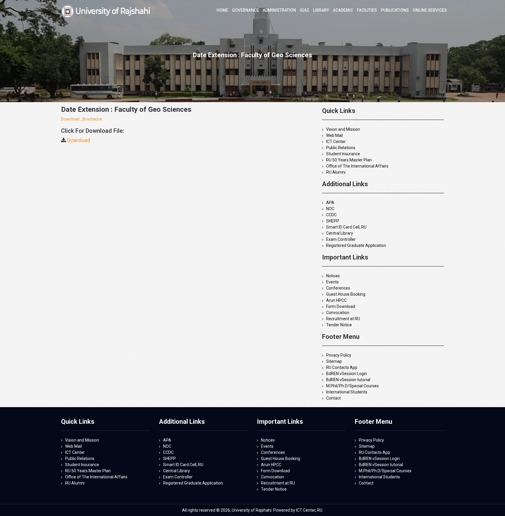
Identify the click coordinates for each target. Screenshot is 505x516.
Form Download (340, 306)
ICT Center (336, 141)
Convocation (337, 312)
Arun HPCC (336, 300)
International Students (346, 392)
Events (332, 282)
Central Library (339, 233)
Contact (333, 398)
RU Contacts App (341, 367)
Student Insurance (343, 153)
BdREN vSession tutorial (348, 379)
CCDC (331, 214)
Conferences (338, 288)
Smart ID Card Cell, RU (346, 227)
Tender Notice (339, 324)
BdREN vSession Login (346, 373)
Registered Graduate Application (356, 245)
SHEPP (332, 221)
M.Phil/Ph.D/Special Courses (352, 385)
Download (78, 140)
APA (330, 202)
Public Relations (340, 147)
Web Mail (334, 135)
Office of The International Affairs (357, 166)
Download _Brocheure (81, 119)
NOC (330, 208)
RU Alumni (335, 172)
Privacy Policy (338, 355)
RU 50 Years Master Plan (349, 160)
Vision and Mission (343, 129)
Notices (333, 275)
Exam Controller (341, 239)
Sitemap (334, 361)
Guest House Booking (345, 294)
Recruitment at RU (343, 318)
